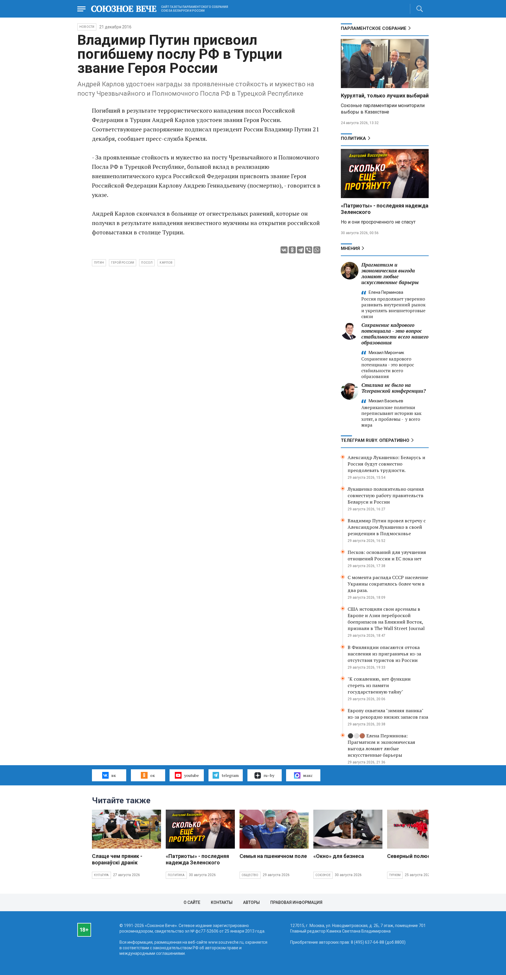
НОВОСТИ (86, 26)
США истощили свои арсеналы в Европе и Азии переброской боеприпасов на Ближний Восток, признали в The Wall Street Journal (386, 618)
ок (152, 775)
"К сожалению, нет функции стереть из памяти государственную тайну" (379, 685)
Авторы (251, 902)
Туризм (395, 875)
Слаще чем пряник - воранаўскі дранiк (117, 859)
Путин (99, 262)
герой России (122, 262)
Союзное (323, 875)
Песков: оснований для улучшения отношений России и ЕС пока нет (387, 555)
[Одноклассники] (292, 249)
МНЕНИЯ (350, 248)
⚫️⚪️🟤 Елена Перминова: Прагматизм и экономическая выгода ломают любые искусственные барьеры (381, 745)
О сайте (192, 902)
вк (113, 775)
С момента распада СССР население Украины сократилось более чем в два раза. (388, 583)
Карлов (166, 262)
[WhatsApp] (316, 249)
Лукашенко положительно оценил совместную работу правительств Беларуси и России (386, 495)
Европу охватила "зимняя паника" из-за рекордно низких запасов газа (388, 713)
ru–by (269, 775)
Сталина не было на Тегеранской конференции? (393, 388)
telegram (230, 775)
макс (308, 775)
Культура (101, 875)
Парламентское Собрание (373, 28)
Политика (353, 138)
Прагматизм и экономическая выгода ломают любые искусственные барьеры (390, 273)
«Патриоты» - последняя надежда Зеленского (197, 859)
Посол (147, 262)
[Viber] (308, 249)
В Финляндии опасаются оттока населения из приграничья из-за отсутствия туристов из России (384, 653)
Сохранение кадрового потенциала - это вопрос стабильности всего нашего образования (394, 334)
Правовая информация (296, 902)
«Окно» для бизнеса (338, 856)
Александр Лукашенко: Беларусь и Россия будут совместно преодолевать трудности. (386, 463)
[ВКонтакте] (284, 249)
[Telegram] (300, 249)
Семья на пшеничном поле (273, 856)
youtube (191, 775)
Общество (250, 875)
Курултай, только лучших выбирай (385, 95)
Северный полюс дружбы (420, 856)
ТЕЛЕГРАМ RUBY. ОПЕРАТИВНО (375, 440)
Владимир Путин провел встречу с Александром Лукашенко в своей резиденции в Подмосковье (387, 527)
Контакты (222, 902)
